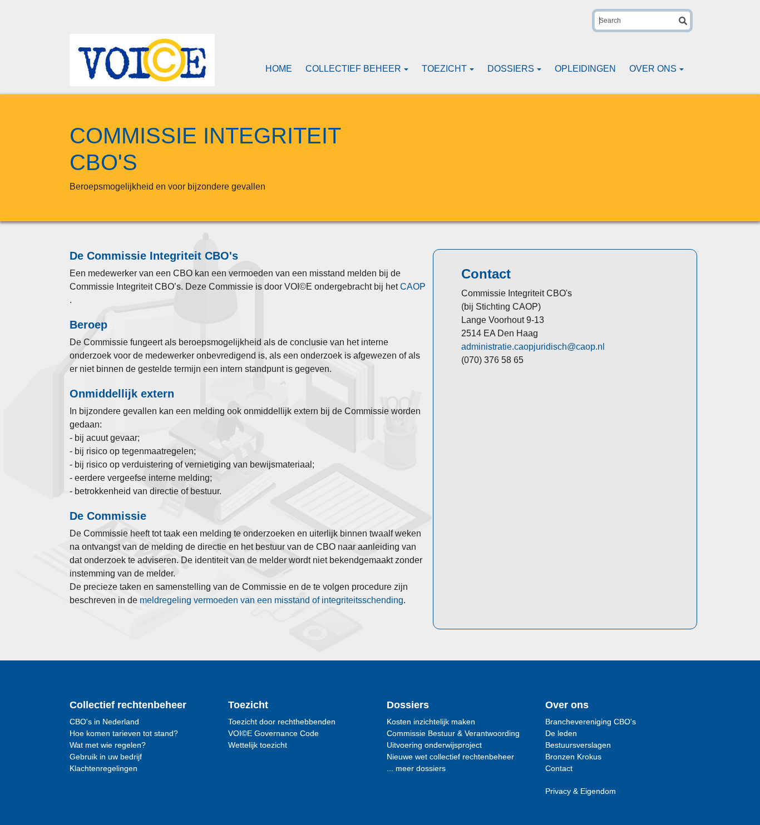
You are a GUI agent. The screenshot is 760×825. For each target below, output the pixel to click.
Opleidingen (585, 68)
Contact (559, 768)
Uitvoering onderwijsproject (434, 744)
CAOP (413, 286)
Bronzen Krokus (573, 756)
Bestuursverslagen (578, 744)
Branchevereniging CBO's (590, 721)
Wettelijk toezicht (257, 744)
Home (278, 68)
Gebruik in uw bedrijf (106, 756)
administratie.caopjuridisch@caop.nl (533, 346)
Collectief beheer (354, 68)
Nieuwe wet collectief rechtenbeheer (450, 756)
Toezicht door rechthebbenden (281, 721)
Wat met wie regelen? (108, 744)
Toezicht (445, 68)
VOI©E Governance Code (273, 733)
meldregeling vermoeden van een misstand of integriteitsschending (271, 600)
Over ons (654, 68)
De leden (561, 733)
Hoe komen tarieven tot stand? (124, 733)
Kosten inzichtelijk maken (431, 721)
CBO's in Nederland (104, 721)
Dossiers (511, 68)
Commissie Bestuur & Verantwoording (453, 733)
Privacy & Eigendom (580, 791)
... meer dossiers (416, 768)
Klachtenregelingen (103, 768)
